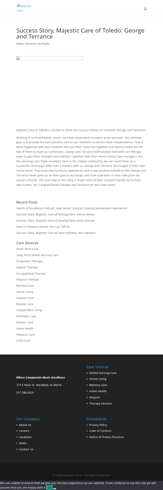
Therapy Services (100, 403)
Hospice (94, 397)
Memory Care (25, 285)
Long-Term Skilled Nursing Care (37, 255)
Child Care (23, 340)
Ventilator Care (26, 316)
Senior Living (24, 292)
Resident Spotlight (37, 43)
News (20, 43)
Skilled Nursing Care (102, 373)
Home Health (25, 328)
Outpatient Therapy (29, 261)
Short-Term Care (27, 249)
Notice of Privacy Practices (106, 437)
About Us (25, 425)
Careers (24, 431)
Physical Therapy (27, 279)
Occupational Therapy (31, 273)
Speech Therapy (27, 267)
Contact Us (26, 449)
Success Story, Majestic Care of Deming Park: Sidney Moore (55, 214)
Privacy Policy (98, 425)
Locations (25, 437)
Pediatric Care (25, 334)
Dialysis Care (24, 322)
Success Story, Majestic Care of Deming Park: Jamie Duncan (55, 220)
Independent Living (29, 310)
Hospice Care (25, 298)
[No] (54, 488)
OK (49, 487)
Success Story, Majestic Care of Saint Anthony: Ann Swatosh (56, 233)
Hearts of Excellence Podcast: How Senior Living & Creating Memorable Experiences (71, 208)
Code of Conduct (100, 431)
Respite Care (24, 304)
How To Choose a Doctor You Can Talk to (42, 227)
